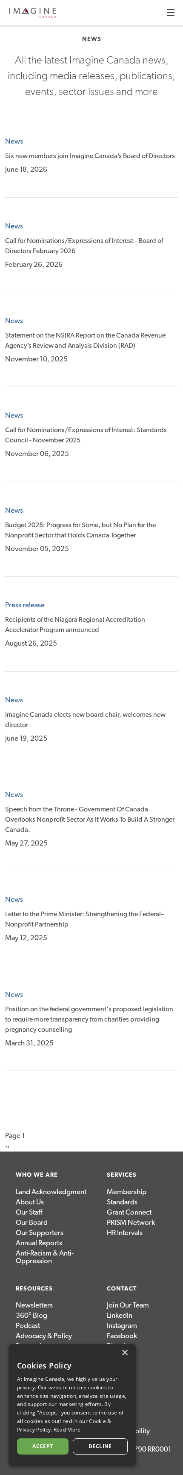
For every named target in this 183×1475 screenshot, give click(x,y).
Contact (122, 1289)
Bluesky (118, 1346)
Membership (126, 1191)
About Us (30, 1202)
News (14, 141)
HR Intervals (125, 1232)
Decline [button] (100, 1446)
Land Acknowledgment (51, 1191)
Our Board (32, 1222)
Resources (34, 1289)
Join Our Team (128, 1305)
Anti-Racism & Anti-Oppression (45, 1257)
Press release (25, 605)
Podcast (28, 1325)
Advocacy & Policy (44, 1335)
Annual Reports (39, 1243)
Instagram (122, 1325)
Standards (122, 1202)
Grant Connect (129, 1212)
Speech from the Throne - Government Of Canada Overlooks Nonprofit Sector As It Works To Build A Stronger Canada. (89, 819)
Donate (118, 1366)
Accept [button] (42, 1446)
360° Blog (31, 1315)
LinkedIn (119, 1315)
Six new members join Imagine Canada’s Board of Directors (90, 156)
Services (122, 1175)
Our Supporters (39, 1232)
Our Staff (29, 1212)
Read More (67, 1429)
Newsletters (34, 1305)
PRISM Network (131, 1222)
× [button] (124, 1353)
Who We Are (37, 1175)
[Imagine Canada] (32, 16)
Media (116, 1356)
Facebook (122, 1335)
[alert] (72, 1405)
